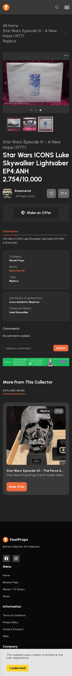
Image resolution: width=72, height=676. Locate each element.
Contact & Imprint (13, 629)
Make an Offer (39, 212)
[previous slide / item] (5, 82)
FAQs (6, 636)
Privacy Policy (10, 622)
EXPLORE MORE (14, 390)
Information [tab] (10, 231)
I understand (17, 668)
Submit (61, 348)
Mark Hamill (17, 270)
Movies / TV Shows (14, 589)
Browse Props (10, 582)
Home (6, 575)
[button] (31, 110)
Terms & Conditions (14, 615)
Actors (6, 596)
